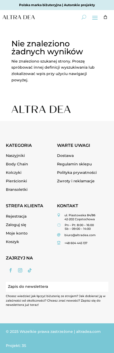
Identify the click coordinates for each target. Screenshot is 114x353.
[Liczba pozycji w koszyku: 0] (105, 17)
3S (24, 345)
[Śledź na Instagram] (20, 270)
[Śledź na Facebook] (10, 270)
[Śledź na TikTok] (29, 270)
